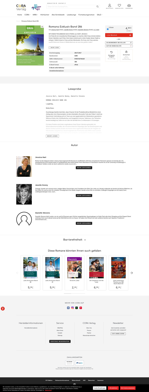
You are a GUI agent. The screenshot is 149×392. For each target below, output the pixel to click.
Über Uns (89, 328)
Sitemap (60, 335)
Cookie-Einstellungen (100, 388)
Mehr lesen (52, 136)
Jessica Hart (55, 29)
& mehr (96, 29)
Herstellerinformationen (56, 70)
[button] (118, 46)
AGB (84, 380)
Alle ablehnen (113, 388)
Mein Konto (60, 330)
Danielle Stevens (83, 29)
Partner (89, 333)
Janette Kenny (68, 29)
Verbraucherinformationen (62, 380)
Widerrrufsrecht (76, 380)
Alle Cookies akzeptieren (128, 388)
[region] (74, 388)
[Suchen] (97, 6)
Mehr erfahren (84, 167)
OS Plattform (49, 380)
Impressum (100, 380)
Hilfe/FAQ (60, 328)
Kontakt (60, 333)
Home (18, 21)
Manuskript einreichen (89, 335)
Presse (89, 330)
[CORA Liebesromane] (21, 7)
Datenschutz (91, 380)
